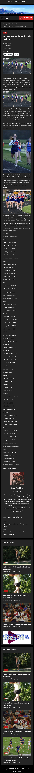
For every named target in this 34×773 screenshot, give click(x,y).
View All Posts (17, 512)
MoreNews (28, 769)
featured (15, 517)
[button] (2, 17)
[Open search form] (16, 17)
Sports (5, 32)
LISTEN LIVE (28, 18)
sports (20, 517)
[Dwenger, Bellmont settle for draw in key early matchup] (17, 746)
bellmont (9, 517)
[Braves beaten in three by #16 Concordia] (17, 612)
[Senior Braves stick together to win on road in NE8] (17, 555)
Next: (15, 532)
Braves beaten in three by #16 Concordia (17, 624)
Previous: (15, 524)
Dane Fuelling (7, 43)
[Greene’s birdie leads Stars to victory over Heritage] (17, 583)
